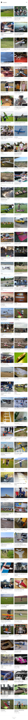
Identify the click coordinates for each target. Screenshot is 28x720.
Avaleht (5, 2)
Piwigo (14, 718)
